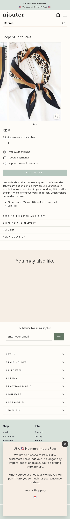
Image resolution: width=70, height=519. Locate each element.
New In (6, 432)
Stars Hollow (8, 436)
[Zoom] (56, 116)
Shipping (7, 137)
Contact (39, 432)
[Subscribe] (59, 336)
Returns (38, 440)
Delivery (38, 436)
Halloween (8, 440)
